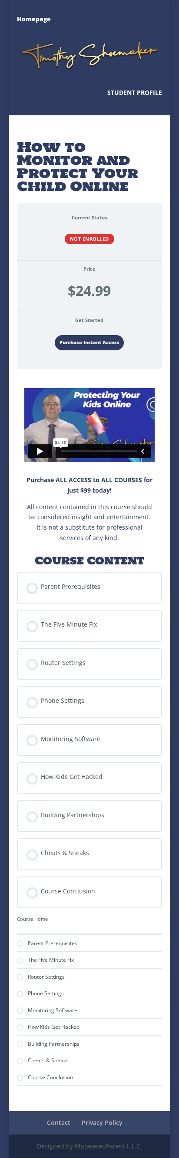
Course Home (32, 919)
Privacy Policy (102, 1122)
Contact (58, 1122)
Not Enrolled (89, 238)
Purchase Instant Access (89, 342)
